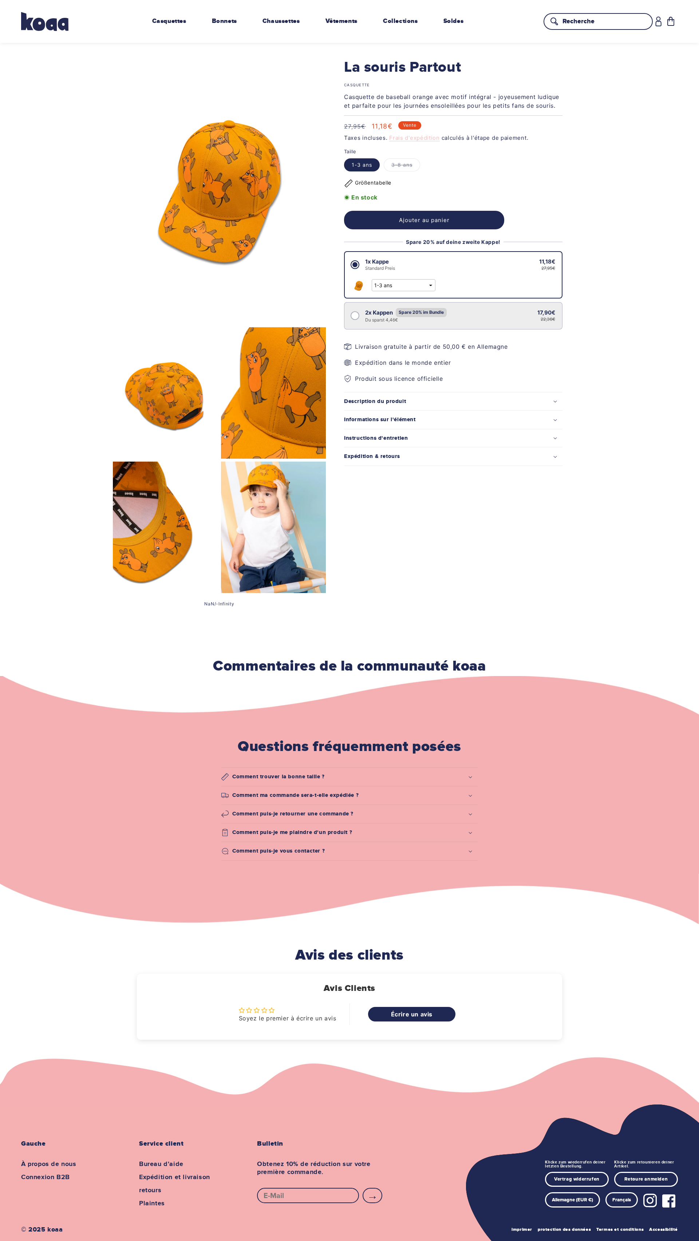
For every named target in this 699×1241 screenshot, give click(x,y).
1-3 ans (362, 165)
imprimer (522, 1229)
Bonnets (224, 21)
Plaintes (152, 1203)
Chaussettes (281, 21)
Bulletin (270, 1144)
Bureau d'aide (161, 1164)
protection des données (564, 1229)
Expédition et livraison (174, 1177)
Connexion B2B (45, 1177)
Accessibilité (663, 1229)
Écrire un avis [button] (412, 1014)
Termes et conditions (620, 1229)
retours (150, 1190)
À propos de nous (48, 1164)
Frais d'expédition (414, 137)
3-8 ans (405, 166)
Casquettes (169, 21)
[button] (671, 21)
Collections (400, 21)
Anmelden (372, 1195)
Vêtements (341, 21)
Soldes (453, 21)
